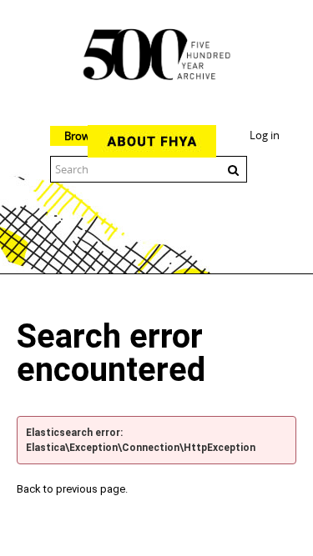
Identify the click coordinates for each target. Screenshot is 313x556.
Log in (265, 135)
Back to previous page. (72, 489)
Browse (82, 135)
